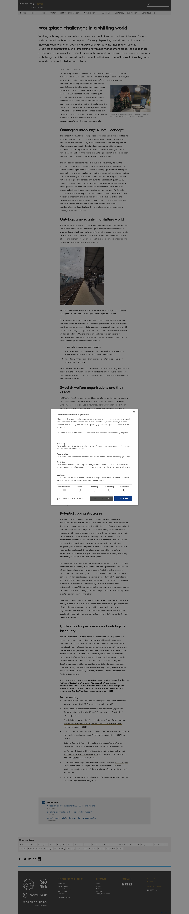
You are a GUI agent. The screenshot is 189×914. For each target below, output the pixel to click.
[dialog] (94, 457)
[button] (70, 499)
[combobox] (134, 412)
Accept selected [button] (101, 499)
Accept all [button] (123, 499)
